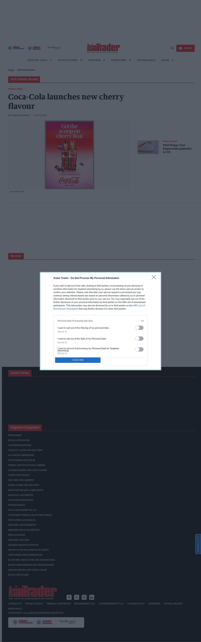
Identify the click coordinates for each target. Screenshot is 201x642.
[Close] (155, 278)
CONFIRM (78, 360)
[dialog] (100, 321)
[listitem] (100, 320)
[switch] (139, 328)
